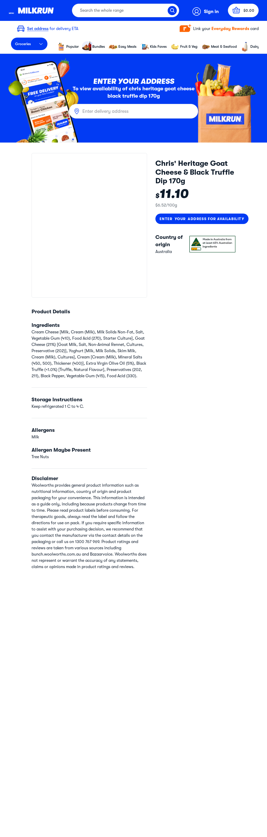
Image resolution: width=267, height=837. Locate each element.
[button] (219, 28)
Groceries (23, 44)
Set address (37, 28)
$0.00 (249, 10)
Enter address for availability (202, 219)
